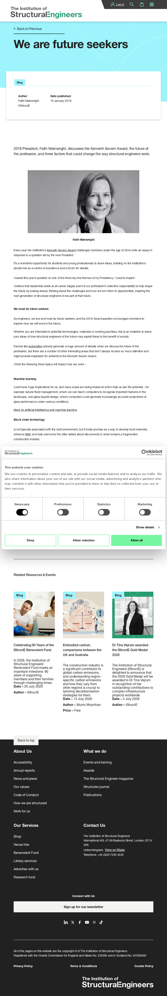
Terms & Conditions (83, 966)
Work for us (22, 811)
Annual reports (24, 770)
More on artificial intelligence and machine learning (45, 409)
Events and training (98, 762)
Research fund (24, 877)
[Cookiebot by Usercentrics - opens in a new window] (144, 453)
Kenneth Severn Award (61, 250)
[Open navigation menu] (151, 4)
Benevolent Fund (26, 852)
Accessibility (23, 762)
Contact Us (94, 825)
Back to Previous (29, 29)
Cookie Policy (143, 966)
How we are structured (30, 803)
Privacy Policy (23, 966)
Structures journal (96, 787)
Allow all (137, 540)
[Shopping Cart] (141, 4)
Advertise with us (26, 869)
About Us (23, 751)
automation (35, 346)
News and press (25, 778)
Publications (93, 795)
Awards (89, 770)
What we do (95, 751)
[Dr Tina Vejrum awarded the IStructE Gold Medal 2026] (132, 617)
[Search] (131, 4)
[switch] (63, 512)
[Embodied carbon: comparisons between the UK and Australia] (83, 617)
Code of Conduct (26, 795)
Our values (21, 787)
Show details (145, 527)
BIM (28, 434)
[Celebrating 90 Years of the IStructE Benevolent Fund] (34, 617)
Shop (17, 836)
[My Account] (112, 4)
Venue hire (21, 844)
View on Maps (115, 850)
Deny (30, 540)
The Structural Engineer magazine (108, 778)
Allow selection (83, 540)
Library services (25, 861)
